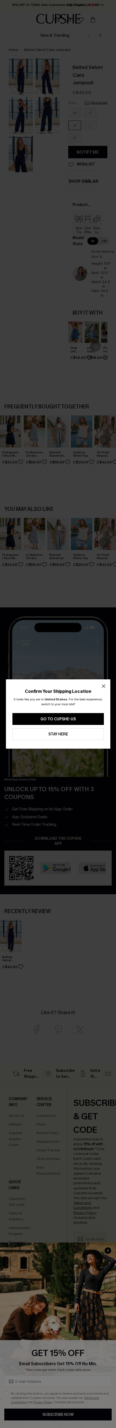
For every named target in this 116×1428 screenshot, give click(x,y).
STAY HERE (58, 734)
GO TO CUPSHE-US (58, 719)
